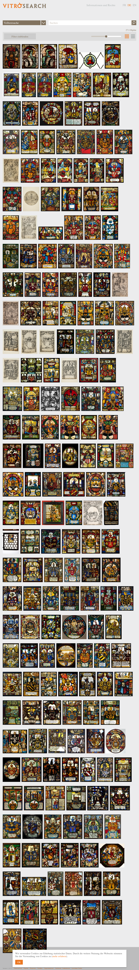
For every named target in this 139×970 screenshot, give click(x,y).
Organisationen (49, 968)
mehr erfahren (59, 956)
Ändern (43, 22)
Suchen (134, 22)
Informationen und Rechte (101, 5)
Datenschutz (18, 968)
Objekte (25, 968)
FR (124, 5)
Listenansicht (133, 36)
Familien (40, 968)
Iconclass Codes (77, 968)
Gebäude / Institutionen (62, 968)
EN (134, 5)
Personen (33, 968)
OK (19, 962)
